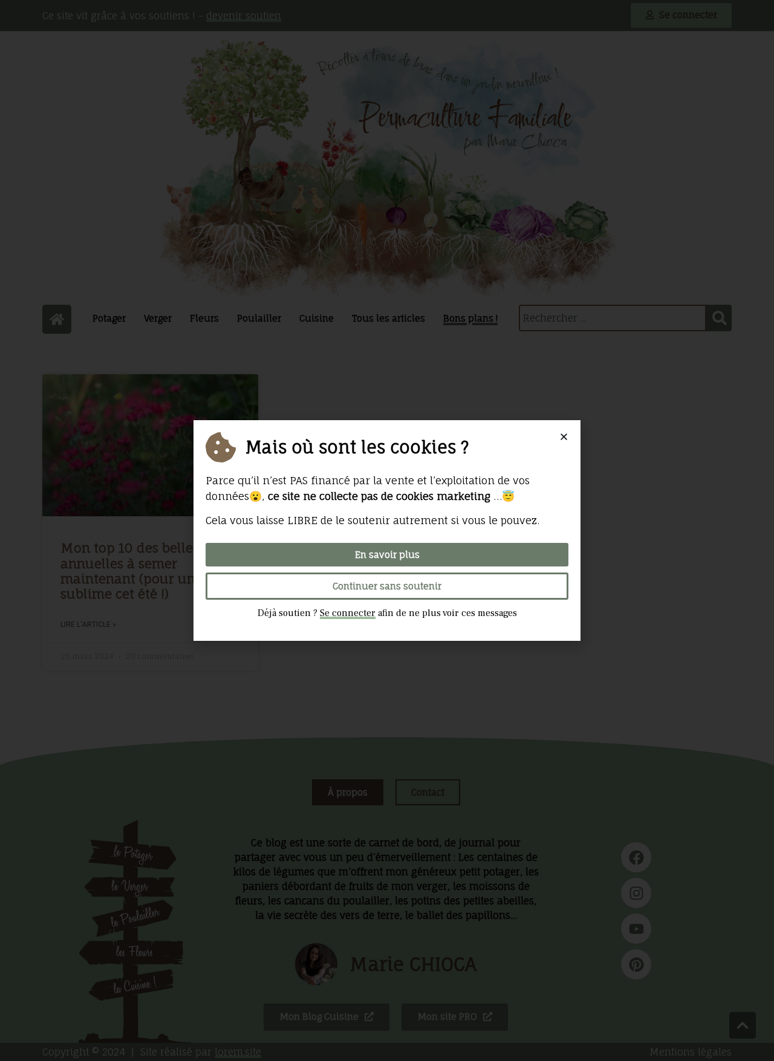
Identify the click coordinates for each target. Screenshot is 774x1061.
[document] (387, 530)
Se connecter (348, 613)
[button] (563, 436)
